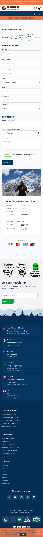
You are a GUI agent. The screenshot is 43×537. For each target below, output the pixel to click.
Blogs (4, 471)
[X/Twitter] (27, 497)
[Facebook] (21, 497)
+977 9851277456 (13, 333)
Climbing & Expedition (9, 444)
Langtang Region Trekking (11, 420)
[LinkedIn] (34, 497)
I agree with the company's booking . (20, 156)
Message (5, 138)
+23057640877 (12, 368)
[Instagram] (9, 497)
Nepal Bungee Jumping (10, 447)
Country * (5, 79)
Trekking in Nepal (8, 439)
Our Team (5, 468)
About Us (5, 466)
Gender (4, 105)
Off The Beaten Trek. (9, 426)
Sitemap (5, 480)
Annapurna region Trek (10, 417)
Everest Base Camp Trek (30, 37)
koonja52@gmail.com (15, 370)
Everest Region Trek (22, 37)
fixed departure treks (19, 2)
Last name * (6, 70)
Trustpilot (27, 491)
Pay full (10, 222)
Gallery (4, 474)
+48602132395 (12, 382)
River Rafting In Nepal (9, 450)
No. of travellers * (8, 120)
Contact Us (6, 483)
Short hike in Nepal (8, 453)
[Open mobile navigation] (38, 13)
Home (6, 37)
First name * (6, 49)
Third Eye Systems (25, 513)
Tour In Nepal (6, 442)
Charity (4, 477)
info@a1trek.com (26, 333)
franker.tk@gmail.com (15, 398)
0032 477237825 (13, 345)
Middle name (6, 59)
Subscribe (7, 301)
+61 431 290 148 (12, 357)
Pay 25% (21, 222)
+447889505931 (12, 396)
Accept (23, 534)
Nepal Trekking (14, 37)
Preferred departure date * (11, 129)
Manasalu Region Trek (10, 423)
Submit (7, 162)
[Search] (33, 13)
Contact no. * (6, 96)
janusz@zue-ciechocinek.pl (17, 384)
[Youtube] (15, 497)
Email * (4, 87)
